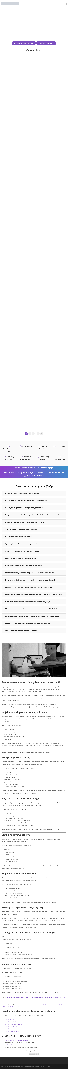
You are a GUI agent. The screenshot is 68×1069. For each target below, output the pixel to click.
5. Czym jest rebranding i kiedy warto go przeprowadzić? (24, 522)
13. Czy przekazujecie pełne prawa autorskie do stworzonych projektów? (30, 580)
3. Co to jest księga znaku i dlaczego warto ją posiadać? (24, 508)
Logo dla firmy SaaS (10, 1022)
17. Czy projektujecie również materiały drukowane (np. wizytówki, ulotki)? (31, 609)
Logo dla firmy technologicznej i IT (14, 1024)
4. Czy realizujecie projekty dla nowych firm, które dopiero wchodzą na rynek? (32, 515)
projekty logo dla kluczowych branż (18, 997)
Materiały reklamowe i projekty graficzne (16, 1040)
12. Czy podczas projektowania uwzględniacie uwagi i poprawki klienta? (29, 573)
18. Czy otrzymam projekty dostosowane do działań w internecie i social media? (32, 616)
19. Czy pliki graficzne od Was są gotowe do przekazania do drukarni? (29, 623)
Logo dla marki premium (11, 1031)
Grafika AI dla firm (9, 1045)
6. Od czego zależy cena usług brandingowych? (21, 529)
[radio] (30, 1054)
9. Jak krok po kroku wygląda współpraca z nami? (22, 551)
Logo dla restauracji (14, 1006)
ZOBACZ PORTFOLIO (47, 43)
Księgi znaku (61, 446)
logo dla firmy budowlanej (52, 1004)
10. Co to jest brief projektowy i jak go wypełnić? (21, 558)
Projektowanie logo (8, 450)
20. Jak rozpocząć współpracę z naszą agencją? (21, 631)
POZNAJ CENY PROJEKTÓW (24, 43)
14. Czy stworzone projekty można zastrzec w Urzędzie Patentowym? (28, 587)
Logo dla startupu (9, 1019)
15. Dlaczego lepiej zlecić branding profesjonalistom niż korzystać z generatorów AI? (34, 594)
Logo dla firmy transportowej (35, 1004)
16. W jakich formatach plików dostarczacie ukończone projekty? (27, 602)
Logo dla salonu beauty (11, 1026)
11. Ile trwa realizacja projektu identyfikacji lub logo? (23, 566)
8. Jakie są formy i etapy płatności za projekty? (21, 544)
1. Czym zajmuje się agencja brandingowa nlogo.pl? (22, 493)
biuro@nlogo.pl (47, 468)
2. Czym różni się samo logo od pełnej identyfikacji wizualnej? (26, 500)
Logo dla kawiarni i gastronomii (13, 1029)
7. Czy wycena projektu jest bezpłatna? (18, 537)
